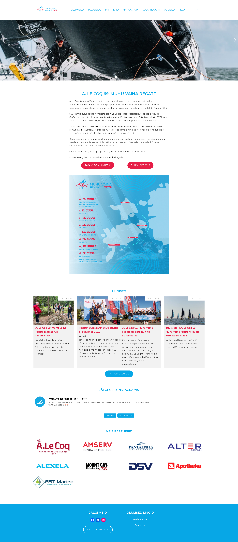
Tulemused (76, 9)
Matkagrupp (131, 9)
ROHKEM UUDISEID (119, 374)
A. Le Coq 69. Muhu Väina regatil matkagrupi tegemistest (50, 331)
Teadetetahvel (140, 519)
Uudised (169, 9)
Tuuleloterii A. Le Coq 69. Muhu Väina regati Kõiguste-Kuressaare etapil (183, 331)
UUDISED (119, 291)
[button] (116, 77)
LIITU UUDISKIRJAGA (98, 529)
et (197, 10)
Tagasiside (94, 9)
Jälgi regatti (151, 9)
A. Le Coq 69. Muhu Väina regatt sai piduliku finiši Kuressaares (137, 331)
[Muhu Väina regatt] (49, 9)
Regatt (183, 9)
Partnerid (112, 9)
